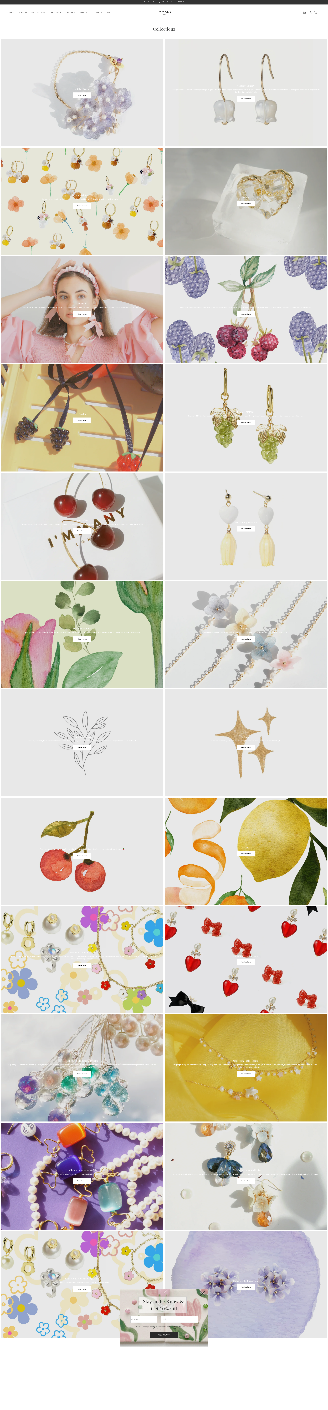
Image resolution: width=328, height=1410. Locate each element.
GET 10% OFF (164, 1335)
